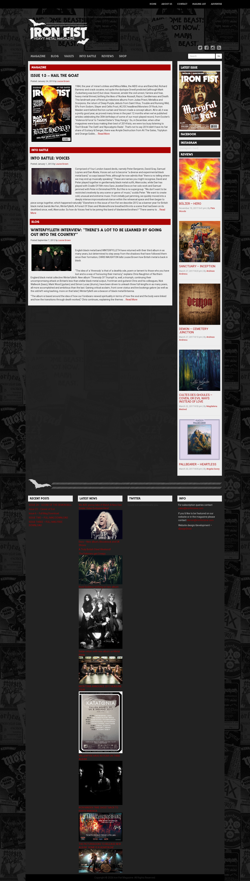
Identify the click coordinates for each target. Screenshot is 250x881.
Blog (55, 56)
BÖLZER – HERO (190, 203)
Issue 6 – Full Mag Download (44, 513)
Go (219, 56)
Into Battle (87, 56)
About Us (166, 4)
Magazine (38, 56)
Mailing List (199, 4)
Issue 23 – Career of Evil (42, 509)
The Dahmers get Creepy (92, 553)
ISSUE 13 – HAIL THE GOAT (55, 76)
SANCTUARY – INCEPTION (197, 266)
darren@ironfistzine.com (200, 520)
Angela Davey (213, 469)
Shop (123, 56)
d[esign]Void (184, 528)
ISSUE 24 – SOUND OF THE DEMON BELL (50, 505)
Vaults (69, 56)
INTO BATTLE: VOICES (50, 159)
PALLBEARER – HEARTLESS (197, 464)
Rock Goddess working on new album (99, 587)
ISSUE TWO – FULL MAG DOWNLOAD (48, 517)
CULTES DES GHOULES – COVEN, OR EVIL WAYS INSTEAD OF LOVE (195, 398)
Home (153, 4)
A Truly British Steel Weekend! (95, 549)
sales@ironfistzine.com (190, 508)
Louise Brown (63, 81)
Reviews (108, 56)
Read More (104, 133)
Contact (182, 4)
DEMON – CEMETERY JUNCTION (193, 330)
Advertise (216, 4)
